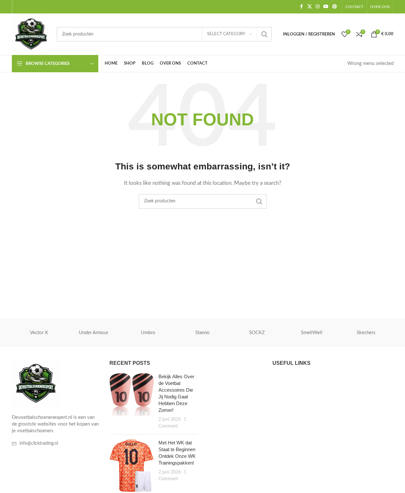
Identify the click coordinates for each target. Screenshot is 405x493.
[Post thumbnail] (131, 401)
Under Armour (93, 332)
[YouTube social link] (325, 6)
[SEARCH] (264, 34)
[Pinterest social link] (334, 6)
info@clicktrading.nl (39, 443)
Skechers (366, 332)
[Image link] (36, 383)
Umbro (148, 332)
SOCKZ (257, 332)
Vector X (39, 332)
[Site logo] (31, 34)
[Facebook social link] (301, 6)
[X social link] (309, 6)
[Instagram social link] (317, 6)
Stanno (202, 332)
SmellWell (311, 332)
